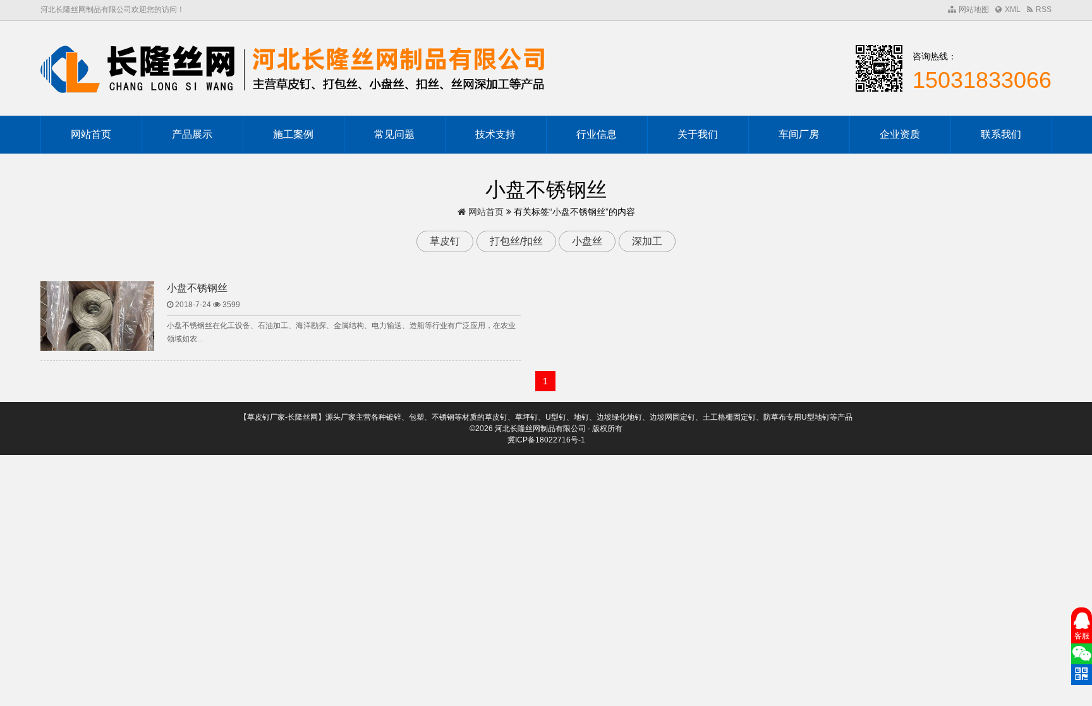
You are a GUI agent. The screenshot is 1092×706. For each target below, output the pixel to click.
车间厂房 (799, 134)
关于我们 (697, 134)
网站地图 (974, 9)
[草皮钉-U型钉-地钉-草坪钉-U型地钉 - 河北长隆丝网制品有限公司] (293, 68)
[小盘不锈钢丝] (97, 324)
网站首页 (91, 134)
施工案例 (293, 134)
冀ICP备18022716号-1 (546, 439)
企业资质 (900, 134)
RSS (1044, 9)
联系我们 (1001, 134)
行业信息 (596, 134)
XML (1013, 9)
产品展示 (192, 134)
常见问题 (394, 134)
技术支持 (495, 134)
